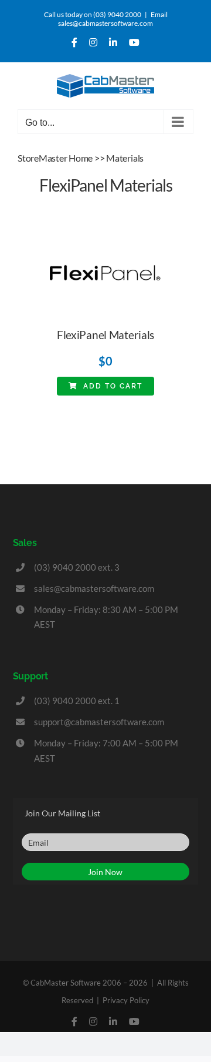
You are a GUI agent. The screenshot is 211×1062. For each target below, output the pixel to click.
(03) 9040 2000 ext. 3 (77, 567)
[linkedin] (113, 1021)
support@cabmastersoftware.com (99, 721)
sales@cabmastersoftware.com (94, 588)
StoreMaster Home (55, 157)
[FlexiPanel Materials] (105, 238)
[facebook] (74, 1021)
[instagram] (93, 1021)
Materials (125, 157)
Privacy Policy (126, 1000)
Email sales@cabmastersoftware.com (113, 19)
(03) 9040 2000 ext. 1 (77, 700)
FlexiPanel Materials (105, 334)
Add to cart (112, 386)
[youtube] (134, 1021)
